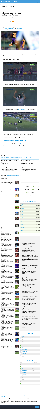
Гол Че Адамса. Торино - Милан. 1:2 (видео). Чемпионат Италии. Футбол (29, 324)
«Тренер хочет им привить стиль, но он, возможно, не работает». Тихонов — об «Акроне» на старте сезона (30, 256)
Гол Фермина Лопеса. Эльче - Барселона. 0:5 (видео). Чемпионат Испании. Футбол (29, 294)
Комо (22, 214)
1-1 (38, 214)
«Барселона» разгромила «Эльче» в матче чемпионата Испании (29, 282)
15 (20, 224)
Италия (12, 6)
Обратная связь (6, 390)
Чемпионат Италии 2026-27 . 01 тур (30, 181)
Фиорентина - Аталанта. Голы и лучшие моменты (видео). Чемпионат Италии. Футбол (10, 162)
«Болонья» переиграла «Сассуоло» (15, 175)
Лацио (22, 218)
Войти (38, 2)
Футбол (3, 6)
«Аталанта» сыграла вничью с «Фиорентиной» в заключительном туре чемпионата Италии (29, 162)
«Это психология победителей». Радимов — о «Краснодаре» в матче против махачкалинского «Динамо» (30, 259)
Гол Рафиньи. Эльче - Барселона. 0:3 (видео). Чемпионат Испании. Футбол (29, 304)
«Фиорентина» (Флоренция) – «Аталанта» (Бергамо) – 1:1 (15, 140)
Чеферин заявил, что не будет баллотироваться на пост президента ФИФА (30, 244)
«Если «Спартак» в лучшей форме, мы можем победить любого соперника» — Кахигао (29, 249)
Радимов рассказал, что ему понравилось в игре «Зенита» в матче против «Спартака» (30, 266)
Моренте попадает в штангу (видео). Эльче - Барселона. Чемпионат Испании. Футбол (29, 314)
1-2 (38, 224)
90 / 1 (33, 364)
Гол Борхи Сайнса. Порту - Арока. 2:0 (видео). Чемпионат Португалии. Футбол (29, 287)
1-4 (38, 231)
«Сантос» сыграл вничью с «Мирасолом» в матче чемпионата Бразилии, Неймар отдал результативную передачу (29, 262)
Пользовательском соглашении (14, 406)
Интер (22, 204)
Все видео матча (19, 28)
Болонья (22, 217)
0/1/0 (37, 214)
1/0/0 (37, 204)
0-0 (38, 217)
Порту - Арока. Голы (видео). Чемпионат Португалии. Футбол (28, 285)
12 (20, 220)
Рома (22, 220)
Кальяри (22, 211)
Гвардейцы (30, 360)
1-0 (38, 211)
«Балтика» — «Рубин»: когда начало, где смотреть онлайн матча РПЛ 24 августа (28, 246)
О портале (10, 390)
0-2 (38, 230)
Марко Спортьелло (21, 109)
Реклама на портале (16, 390)
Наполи (22, 207)
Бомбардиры (30, 333)
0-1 (38, 227)
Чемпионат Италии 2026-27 (30, 201)
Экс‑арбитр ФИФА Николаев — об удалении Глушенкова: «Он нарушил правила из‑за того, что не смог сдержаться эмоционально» (29, 309)
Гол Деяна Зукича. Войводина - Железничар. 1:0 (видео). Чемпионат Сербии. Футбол (30, 292)
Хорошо (37, 406)
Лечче (22, 205)
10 (20, 217)
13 (20, 221)
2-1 (38, 208)
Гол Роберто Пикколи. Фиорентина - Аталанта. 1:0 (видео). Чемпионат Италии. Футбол (30, 169)
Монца (22, 231)
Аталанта (7, 157)
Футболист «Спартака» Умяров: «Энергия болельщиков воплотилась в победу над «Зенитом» (29, 326)
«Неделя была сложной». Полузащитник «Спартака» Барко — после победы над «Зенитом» (29, 272)
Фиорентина (6, 54)
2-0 (38, 205)
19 (20, 230)
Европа (8, 6)
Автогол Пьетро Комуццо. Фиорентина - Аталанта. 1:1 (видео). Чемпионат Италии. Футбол (9, 169)
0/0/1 (37, 224)
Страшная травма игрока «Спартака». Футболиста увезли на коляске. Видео (28, 251)
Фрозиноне (22, 227)
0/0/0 (37, 217)
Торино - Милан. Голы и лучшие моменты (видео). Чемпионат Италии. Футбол (29, 306)
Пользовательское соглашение (24, 390)
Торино (22, 224)
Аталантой (19, 54)
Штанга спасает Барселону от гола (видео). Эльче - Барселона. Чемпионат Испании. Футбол (30, 301)
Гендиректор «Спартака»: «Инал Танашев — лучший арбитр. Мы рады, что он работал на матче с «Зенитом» (29, 241)
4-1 (38, 204)
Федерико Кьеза (27, 58)
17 (20, 227)
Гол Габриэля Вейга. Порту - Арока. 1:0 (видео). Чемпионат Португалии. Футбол (29, 297)
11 (20, 218)
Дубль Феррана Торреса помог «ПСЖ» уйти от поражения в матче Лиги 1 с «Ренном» (29, 312)
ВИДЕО (11, 143)
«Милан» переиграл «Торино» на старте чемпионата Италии (28, 317)
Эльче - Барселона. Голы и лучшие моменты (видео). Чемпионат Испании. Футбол (29, 280)
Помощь (2, 390)
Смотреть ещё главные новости (20, 148)
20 (20, 231)
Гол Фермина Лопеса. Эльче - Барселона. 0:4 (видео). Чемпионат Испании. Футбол (29, 299)
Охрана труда (32, 390)
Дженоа (22, 230)
